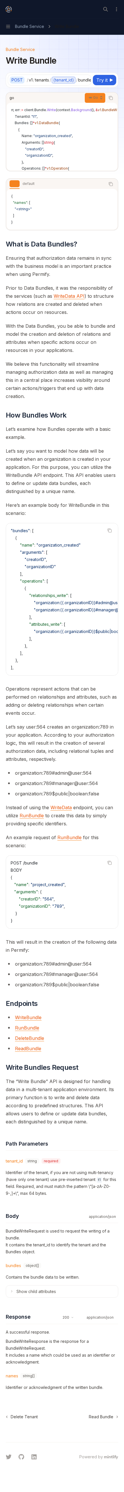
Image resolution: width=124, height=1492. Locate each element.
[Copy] (85, 80)
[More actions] (116, 9)
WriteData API (69, 296)
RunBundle (32, 815)
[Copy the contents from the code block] (110, 98)
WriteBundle (28, 1017)
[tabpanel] (62, 209)
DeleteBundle (29, 1038)
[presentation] (59, 80)
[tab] (15, 183)
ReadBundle (28, 1048)
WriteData (61, 807)
